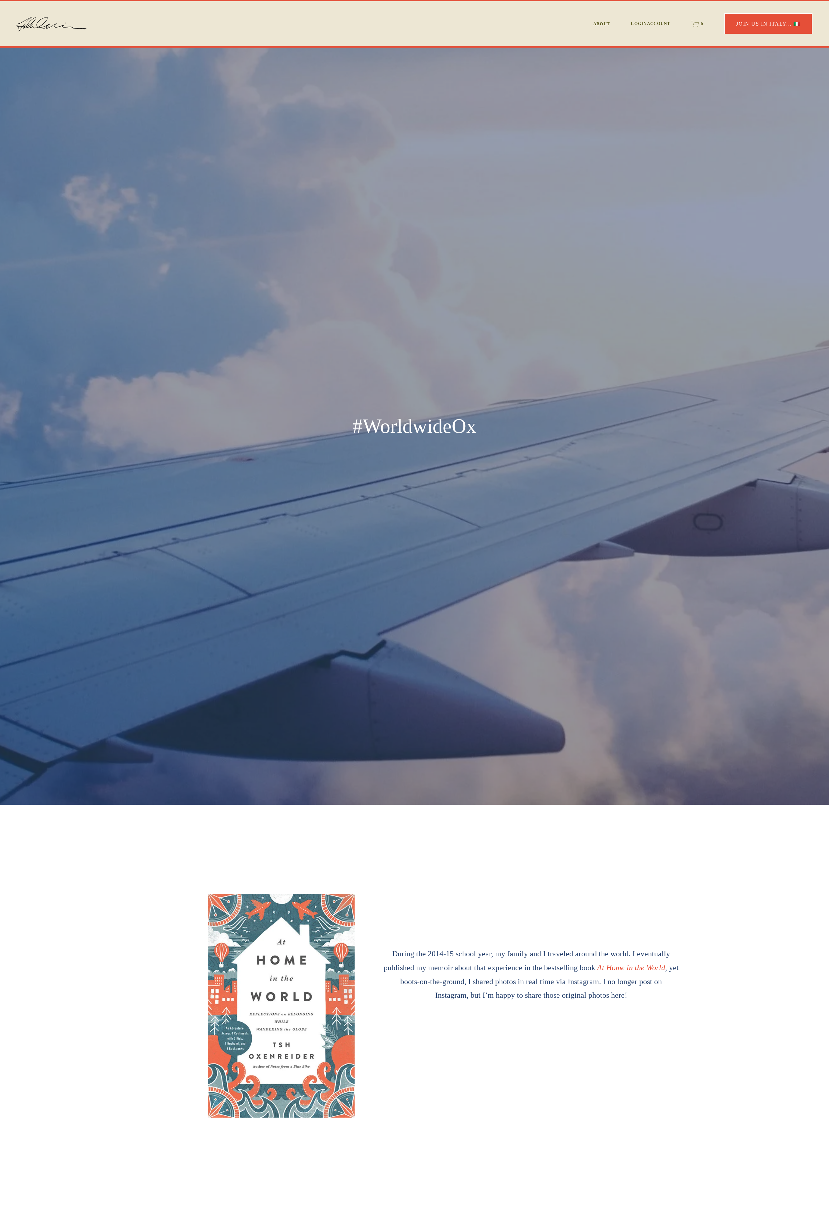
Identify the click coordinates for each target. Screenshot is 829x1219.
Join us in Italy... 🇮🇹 (768, 24)
